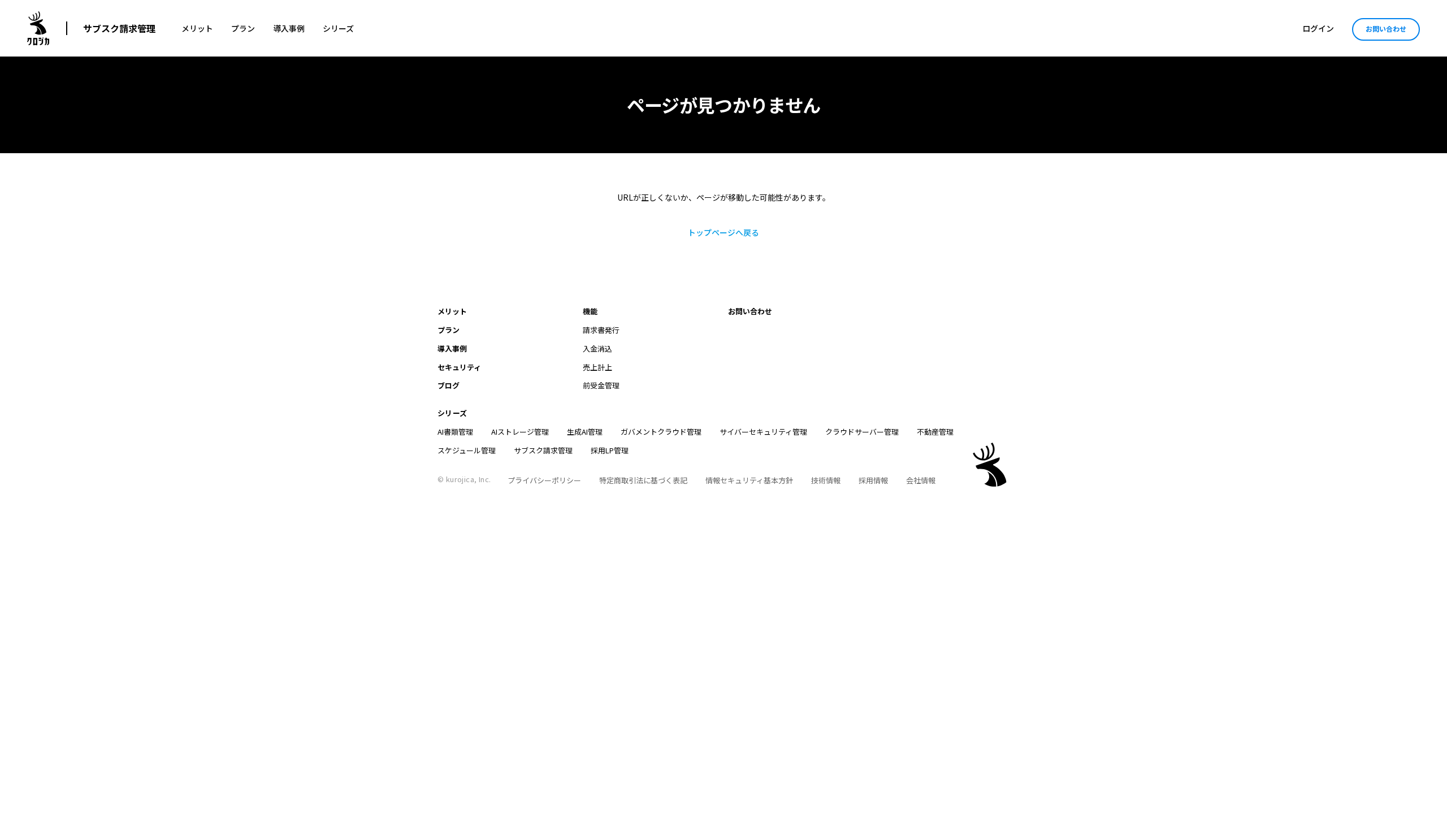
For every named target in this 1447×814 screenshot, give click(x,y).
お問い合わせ (1386, 28)
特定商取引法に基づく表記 (643, 480)
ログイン (1318, 28)
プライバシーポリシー (544, 480)
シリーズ (338, 28)
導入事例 (289, 28)
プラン (243, 28)
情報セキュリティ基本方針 (749, 480)
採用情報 (873, 480)
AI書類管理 (455, 431)
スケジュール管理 (466, 450)
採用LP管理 (610, 450)
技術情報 (826, 480)
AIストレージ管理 (520, 431)
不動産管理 (935, 431)
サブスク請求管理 (119, 28)
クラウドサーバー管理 (862, 431)
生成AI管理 (585, 431)
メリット (197, 28)
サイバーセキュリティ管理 (763, 431)
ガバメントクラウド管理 (661, 431)
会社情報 (920, 480)
